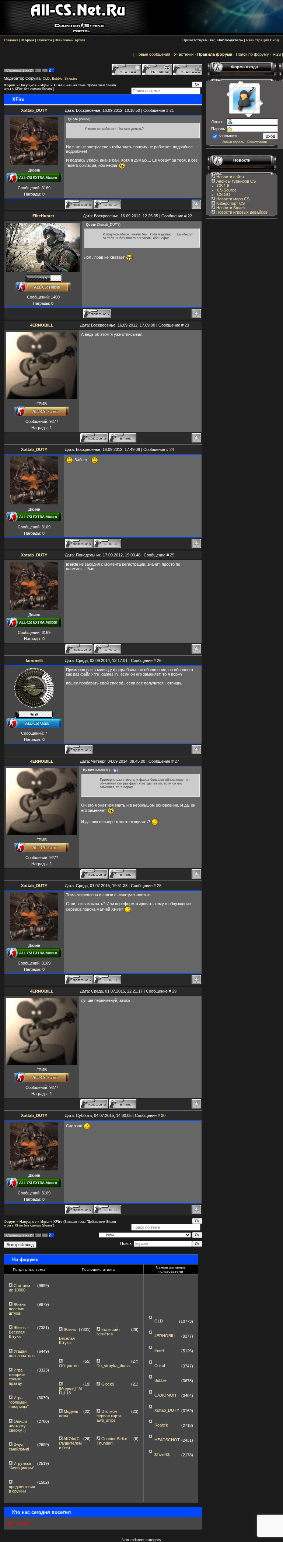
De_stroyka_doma (113, 1365)
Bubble (57, 78)
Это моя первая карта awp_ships (109, 1415)
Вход (274, 40)
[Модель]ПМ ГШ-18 (70, 1390)
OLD (46, 78)
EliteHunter (43, 216)
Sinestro (70, 78)
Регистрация (257, 40)
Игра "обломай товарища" (19, 1402)
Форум (9, 85)
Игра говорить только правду (17, 1377)
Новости (44, 40)
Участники (183, 54)
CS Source (227, 190)
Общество (68, 1365)
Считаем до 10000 (19, 1287)
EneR (159, 1350)
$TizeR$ (162, 1454)
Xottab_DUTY (34, 110)
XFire (57, 85)
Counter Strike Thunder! (112, 1440)
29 (174, 991)
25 (172, 555)
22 (190, 216)
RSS (277, 54)
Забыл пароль (233, 142)
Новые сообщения (153, 54)
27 (177, 761)
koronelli (34, 660)
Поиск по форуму (252, 54)
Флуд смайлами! (19, 1446)
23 (187, 325)
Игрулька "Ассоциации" (21, 1465)
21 (172, 110)
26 (159, 660)
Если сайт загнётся (108, 1331)
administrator (19, 1523)
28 (159, 885)
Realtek (161, 1425)
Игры (45, 85)
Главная (11, 40)
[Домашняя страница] (107, 204)
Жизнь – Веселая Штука (19, 1332)
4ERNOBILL (41, 325)
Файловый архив (70, 40)
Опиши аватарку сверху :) (18, 1425)
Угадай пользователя (22, 1353)
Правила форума (214, 54)
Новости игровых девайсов (241, 212)
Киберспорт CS (230, 203)
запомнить (228, 136)
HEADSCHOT (167, 1440)
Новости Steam (230, 208)
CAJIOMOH (165, 1395)
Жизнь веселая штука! (17, 1308)
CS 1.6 (223, 185)
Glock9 (107, 1384)
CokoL (160, 1365)
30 (163, 1115)
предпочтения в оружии (22, 1488)
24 (172, 449)
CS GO (223, 194)
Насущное (28, 85)
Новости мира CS (232, 199)
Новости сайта (229, 177)
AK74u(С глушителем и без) (70, 1443)
